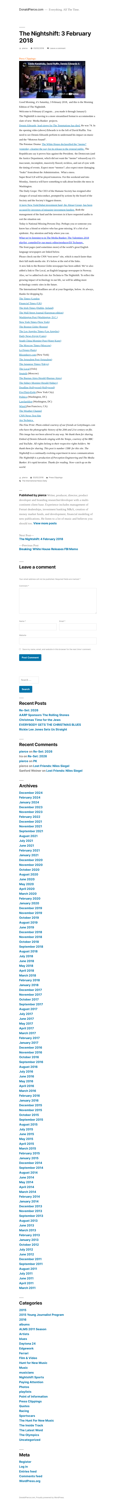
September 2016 (31, 1062)
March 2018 (27, 975)
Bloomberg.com (27, 354)
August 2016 (28, 1067)
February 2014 (29, 1196)
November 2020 (31, 865)
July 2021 (26, 840)
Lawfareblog (25, 401)
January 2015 (29, 1158)
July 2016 (26, 1071)
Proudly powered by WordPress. (50, 1497)
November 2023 (31, 812)
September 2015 (31, 1119)
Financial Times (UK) (30, 303)
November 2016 (30, 1052)
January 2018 (29, 985)
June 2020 (27, 879)
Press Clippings (56, 477)
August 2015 (28, 1124)
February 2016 (29, 1095)
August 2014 (28, 1172)
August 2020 (28, 874)
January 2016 (29, 1100)
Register (25, 1462)
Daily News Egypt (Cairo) (32, 336)
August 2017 (28, 1009)
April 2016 (26, 1086)
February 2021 (29, 850)
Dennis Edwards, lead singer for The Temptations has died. (49, 125)
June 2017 (26, 1018)
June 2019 (26, 927)
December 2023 (31, 807)
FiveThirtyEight (27, 392)
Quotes (24, 1406)
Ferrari (23, 1353)
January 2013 (29, 1240)
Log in (23, 1466)
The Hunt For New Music (36, 1420)
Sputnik (23, 373)
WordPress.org (29, 1481)
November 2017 (30, 994)
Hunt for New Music (33, 1363)
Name (22, 621)
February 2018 (29, 980)
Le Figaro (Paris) (28, 350)
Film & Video (28, 1358)
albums (24, 1324)
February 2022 (29, 816)
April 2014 (26, 1187)
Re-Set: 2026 (28, 710)
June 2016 (26, 1076)
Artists (24, 1334)
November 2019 (30, 913)
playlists (25, 1391)
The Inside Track (31, 1425)
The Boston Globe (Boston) (33, 326)
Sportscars (27, 1416)
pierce (25, 48)
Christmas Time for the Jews (40, 720)
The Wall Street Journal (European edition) (41, 312)
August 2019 (28, 922)
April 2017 (26, 1028)
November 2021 (30, 826)
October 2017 (29, 999)
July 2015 (26, 1129)
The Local (24, 368)
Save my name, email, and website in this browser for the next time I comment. (56, 649)
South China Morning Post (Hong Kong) (40, 340)
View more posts (45, 523)
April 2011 (26, 1283)
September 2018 (31, 946)
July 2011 (26, 1273)
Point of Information (33, 1396)
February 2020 (29, 898)
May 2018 (26, 966)
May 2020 (26, 884)
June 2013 (26, 1225)
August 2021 (28, 836)
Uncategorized (29, 1440)
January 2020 (29, 903)
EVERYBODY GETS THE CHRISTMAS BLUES (50, 724)
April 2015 (26, 1143)
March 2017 (27, 1033)
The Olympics (29, 1435)
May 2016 (26, 1081)
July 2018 (26, 956)
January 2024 (29, 802)
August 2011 (28, 1269)
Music (23, 1367)
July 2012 (26, 1249)
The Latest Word (31, 1430)
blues (23, 1339)
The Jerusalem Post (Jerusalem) (35, 359)
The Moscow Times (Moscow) (35, 345)
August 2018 (28, 951)
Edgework (26, 1348)
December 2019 (30, 908)
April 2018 (26, 970)
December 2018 (30, 932)
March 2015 (27, 1148)
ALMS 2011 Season (32, 1329)
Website (22, 635)
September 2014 (31, 1167)
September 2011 (31, 1264)
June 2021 (26, 845)
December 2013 (30, 1206)
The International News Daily (34, 481)
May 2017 (26, 1023)
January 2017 (28, 1042)
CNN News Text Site (30, 415)
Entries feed (28, 1471)
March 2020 (28, 893)
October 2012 (29, 1244)
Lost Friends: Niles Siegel (51, 766)
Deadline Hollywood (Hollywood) (37, 387)
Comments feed (30, 1476)
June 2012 (26, 1254)
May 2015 (26, 1139)
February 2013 (29, 1235)
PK (35, 761)
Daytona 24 (27, 1343)
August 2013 (28, 1220)
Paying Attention (31, 1382)
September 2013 (31, 1216)
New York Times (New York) (34, 322)
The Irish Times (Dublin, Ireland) (36, 308)
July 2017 (26, 1014)
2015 (22, 1310)
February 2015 (29, 1153)
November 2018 (30, 937)
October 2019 (29, 917)
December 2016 (30, 1047)
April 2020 (27, 889)
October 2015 (29, 1115)
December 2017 (30, 990)
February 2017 (29, 1038)
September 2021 (31, 831)
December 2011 (30, 1259)
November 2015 (30, 1110)
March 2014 (27, 1192)
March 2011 (27, 1288)
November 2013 (30, 1211)
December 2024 (31, 793)
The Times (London (29, 298)
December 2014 (30, 1163)
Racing (24, 1411)
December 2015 (30, 1105)
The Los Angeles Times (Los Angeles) (39, 331)
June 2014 (26, 1177)
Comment (24, 586)
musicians (26, 1372)
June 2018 (26, 961)
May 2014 (26, 1182)
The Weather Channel (30, 411)
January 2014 (29, 1201)
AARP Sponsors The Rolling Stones (44, 715)
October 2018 (29, 942)
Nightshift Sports (31, 1377)
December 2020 (31, 860)
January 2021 (29, 855)
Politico (23, 396)
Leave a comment (57, 48)
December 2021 (30, 821)
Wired (22, 406)
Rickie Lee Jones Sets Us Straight (43, 729)
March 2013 (27, 1230)
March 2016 (27, 1091)
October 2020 (29, 869)
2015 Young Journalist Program (41, 1314)
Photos (24, 1387)
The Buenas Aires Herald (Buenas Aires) (40, 378)
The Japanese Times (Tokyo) (34, 364)
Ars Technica (26, 420)
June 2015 (26, 1134)
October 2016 (29, 1057)
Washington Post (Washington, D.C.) (38, 317)
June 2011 (26, 1278)
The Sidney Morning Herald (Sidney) (38, 383)
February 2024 (29, 797)
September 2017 (31, 1004)
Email (62, 621)
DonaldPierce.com (31, 9)
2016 (22, 1319)
